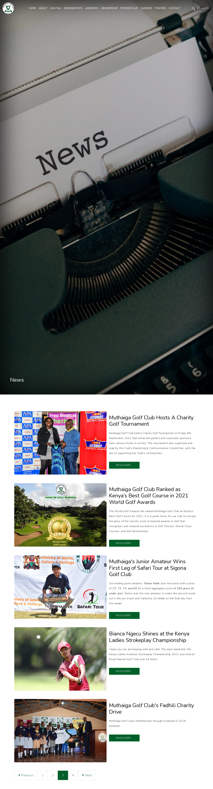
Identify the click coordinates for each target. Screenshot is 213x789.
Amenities (91, 8)
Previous (26, 775)
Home (32, 8)
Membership (109, 8)
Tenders (160, 8)
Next (88, 775)
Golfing (55, 8)
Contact (174, 8)
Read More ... (124, 465)
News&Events (73, 8)
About (43, 8)
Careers (146, 8)
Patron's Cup (129, 8)
